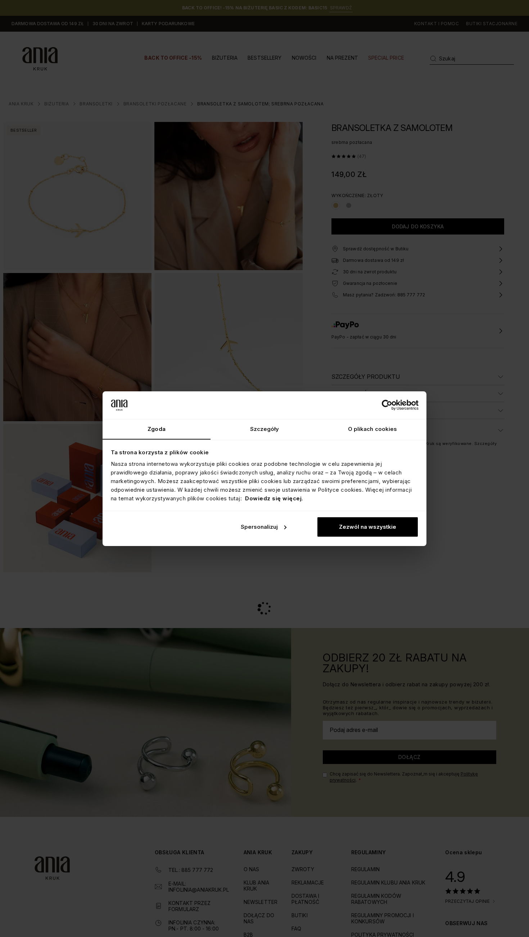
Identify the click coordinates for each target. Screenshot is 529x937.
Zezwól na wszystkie (367, 526)
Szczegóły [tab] (264, 428)
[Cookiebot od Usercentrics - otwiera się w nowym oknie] (387, 405)
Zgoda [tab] (157, 428)
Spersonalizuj (259, 526)
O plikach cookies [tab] (372, 428)
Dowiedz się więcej (273, 498)
